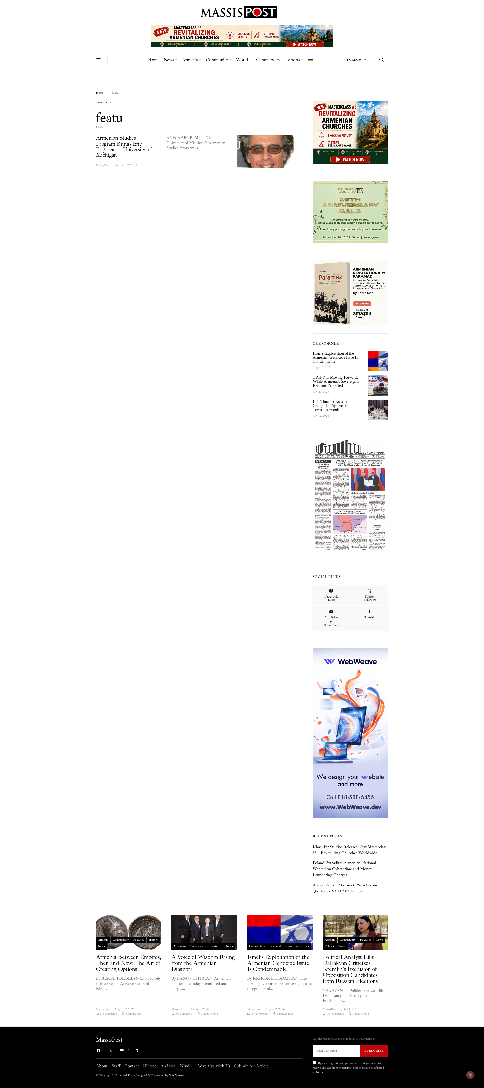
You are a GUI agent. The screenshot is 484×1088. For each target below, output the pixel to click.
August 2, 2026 (322, 367)
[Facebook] (98, 1050)
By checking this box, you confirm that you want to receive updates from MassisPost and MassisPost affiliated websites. (348, 1067)
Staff (116, 1066)
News (169, 59)
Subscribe (374, 1050)
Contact (131, 1066)
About (102, 1066)
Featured (138, 940)
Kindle (186, 1066)
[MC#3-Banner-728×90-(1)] (242, 35)
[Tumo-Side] (350, 211)
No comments (108, 1014)
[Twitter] (110, 1050)
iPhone (149, 1066)
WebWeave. (177, 1075)
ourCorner (302, 946)
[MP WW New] (350, 732)
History (153, 940)
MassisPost (103, 165)
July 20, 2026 (321, 392)
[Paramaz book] (350, 292)
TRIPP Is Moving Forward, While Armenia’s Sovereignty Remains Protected (336, 381)
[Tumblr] (137, 1050)
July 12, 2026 (321, 416)
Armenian (179, 946)
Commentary (268, 59)
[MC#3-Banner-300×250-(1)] (350, 132)
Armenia (190, 59)
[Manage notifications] (470, 1075)
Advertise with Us (213, 1066)
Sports (294, 59)
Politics (329, 946)
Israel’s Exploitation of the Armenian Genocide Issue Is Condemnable (335, 357)
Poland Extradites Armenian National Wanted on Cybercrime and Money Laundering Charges (344, 869)
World (242, 59)
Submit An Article (251, 1066)
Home (154, 59)
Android (168, 1066)
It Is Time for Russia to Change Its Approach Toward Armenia (331, 405)
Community (217, 59)
